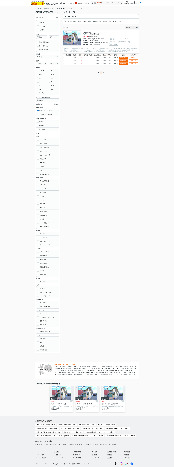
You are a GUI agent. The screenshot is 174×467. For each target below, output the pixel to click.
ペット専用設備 (44, 147)
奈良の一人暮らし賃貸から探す (70, 428)
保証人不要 (43, 159)
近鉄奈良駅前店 (111, 452)
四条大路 (72, 21)
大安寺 (67, 21)
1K (51, 70)
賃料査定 (126, 455)
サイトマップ (65, 464)
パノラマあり (43, 129)
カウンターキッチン (45, 245)
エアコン (42, 281)
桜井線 (85, 40)
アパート (41, 22)
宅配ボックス (43, 321)
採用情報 (94, 455)
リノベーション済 (45, 155)
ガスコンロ (43, 233)
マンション (42, 26)
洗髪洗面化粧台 (44, 267)
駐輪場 (42, 219)
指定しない (42, 110)
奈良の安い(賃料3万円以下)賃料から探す (48, 432)
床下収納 (42, 288)
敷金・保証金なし (44, 42)
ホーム (38, 452)
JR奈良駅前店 (77, 452)
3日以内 (41, 114)
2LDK (40, 81)
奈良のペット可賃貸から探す (106, 425)
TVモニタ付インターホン (47, 317)
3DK (40, 85)
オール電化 (43, 207)
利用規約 (55, 464)
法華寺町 (111, 21)
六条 (94, 21)
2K (40, 78)
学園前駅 (71, 444)
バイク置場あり (44, 223)
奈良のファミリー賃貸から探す (73, 432)
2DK (52, 78)
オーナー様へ (96, 458)
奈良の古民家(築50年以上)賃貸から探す (117, 428)
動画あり (41, 125)
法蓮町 (89, 21)
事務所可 (42, 162)
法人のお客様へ (77, 458)
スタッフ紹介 (40, 455)
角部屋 (42, 346)
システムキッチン (45, 241)
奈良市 (85, 32)
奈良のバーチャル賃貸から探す (46, 425)
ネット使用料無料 (45, 306)
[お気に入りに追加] (71, 401)
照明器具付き (43, 215)
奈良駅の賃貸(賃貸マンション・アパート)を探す (100, 432)
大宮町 (78, 21)
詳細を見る (123, 57)
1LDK (52, 74)
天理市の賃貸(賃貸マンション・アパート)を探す (121, 436)
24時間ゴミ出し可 (45, 331)
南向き (42, 342)
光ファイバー (43, 302)
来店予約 (110, 455)
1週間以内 (50, 114)
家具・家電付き (44, 226)
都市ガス (42, 204)
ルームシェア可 (44, 174)
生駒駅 (65, 444)
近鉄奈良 (97, 42)
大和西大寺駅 (48, 444)
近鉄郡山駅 (87, 444)
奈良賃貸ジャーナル (79, 455)
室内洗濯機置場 (44, 181)
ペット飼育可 (43, 143)
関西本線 (85, 44)
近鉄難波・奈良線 (88, 42)
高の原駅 (79, 444)
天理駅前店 (127, 452)
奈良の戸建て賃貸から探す (86, 425)
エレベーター (43, 211)
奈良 (91, 44)
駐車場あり (43, 338)
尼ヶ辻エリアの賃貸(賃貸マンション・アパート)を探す (53, 436)
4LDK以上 (42, 93)
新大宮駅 (107, 444)
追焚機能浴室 (43, 255)
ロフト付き (43, 188)
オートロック (43, 313)
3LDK (52, 85)
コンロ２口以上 (44, 237)
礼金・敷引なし (43, 46)
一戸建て (41, 30)
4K (40, 89)
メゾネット (43, 192)
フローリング (43, 184)
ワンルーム (42, 70)
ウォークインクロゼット (47, 292)
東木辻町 (89, 32)
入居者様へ (110, 458)
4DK (52, 89)
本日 (50, 110)
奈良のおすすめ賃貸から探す (66, 425)
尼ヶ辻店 (94, 452)
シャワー (42, 271)
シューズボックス (45, 296)
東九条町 (83, 21)
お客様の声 (57, 455)
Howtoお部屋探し (42, 458)
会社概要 (56, 452)
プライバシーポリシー (42, 464)
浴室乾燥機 (43, 259)
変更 (57, 17)
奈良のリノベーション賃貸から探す (47, 428)
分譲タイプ (43, 170)
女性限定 (42, 166)
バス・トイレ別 (44, 251)
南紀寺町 (98, 21)
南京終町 (105, 21)
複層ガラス (43, 325)
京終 (89, 40)
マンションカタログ (60, 458)
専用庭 (42, 196)
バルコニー (43, 200)
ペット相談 (43, 139)
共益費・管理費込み (45, 49)
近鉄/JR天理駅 (97, 444)
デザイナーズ (43, 151)
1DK (40, 74)
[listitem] (61, 399)
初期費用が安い (44, 350)
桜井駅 (114, 444)
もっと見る (129, 51)
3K (51, 81)
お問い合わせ (128, 458)
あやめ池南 (118, 21)
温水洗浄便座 (43, 263)
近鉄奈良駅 (38, 444)
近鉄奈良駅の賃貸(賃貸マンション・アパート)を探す (87, 436)
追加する (133, 57)
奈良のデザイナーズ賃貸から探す (92, 428)
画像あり (41, 121)
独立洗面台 (43, 274)
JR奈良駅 (57, 444)
